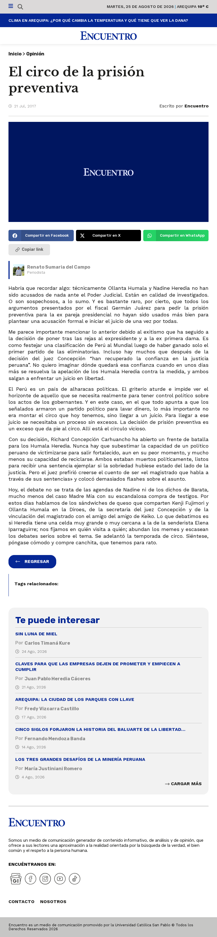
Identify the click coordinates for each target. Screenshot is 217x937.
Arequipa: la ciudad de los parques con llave (74, 699)
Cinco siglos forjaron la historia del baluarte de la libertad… (100, 729)
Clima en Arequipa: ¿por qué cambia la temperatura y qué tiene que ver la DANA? (98, 20)
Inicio (14, 54)
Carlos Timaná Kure (47, 643)
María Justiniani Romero (53, 768)
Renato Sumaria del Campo (58, 267)
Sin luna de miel (36, 633)
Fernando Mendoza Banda (55, 738)
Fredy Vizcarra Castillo (52, 708)
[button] (41, 235)
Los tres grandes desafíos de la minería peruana (80, 759)
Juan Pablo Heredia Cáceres (57, 678)
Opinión (35, 54)
